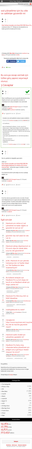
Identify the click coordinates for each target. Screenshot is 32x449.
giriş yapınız (12, 78)
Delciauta (26, 253)
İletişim (16, 441)
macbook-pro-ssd (19, 358)
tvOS (3, 403)
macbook (9, 274)
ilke (26, 329)
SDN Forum (14, 445)
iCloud (3, 413)
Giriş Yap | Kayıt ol (16, 1)
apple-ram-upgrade (21, 304)
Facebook (12, 61)
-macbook (9, 257)
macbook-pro (10, 290)
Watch (3, 396)
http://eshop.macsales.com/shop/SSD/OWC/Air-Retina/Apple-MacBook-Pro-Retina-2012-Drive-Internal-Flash (15, 165)
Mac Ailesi (12, 53)
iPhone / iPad (5, 386)
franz (26, 287)
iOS (3, 389)
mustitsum (24, 53)
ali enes (25, 270)
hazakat (10, 144)
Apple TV (4, 401)
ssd (25, 358)
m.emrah (14, 312)
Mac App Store (6, 408)
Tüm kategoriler (6, 384)
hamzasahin (26, 354)
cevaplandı (9, 108)
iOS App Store (5, 405)
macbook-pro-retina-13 (12, 292)
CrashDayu (25, 240)
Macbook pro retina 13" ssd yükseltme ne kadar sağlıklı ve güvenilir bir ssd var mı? (17, 225)
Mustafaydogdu (27, 300)
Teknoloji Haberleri (22, 445)
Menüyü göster (23, 4)
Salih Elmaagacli (14, 106)
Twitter (23, 61)
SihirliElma (8, 445)
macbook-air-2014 (17, 274)
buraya (11, 374)
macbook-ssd (10, 306)
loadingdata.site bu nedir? (15, 310)
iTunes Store (5, 410)
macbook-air (16, 257)
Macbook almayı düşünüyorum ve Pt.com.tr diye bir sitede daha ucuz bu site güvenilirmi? (18, 248)
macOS (14, 339)
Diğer (3, 415)
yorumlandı (23, 144)
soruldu (18, 54)
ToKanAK (25, 339)
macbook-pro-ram (11, 304)
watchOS (4, 398)
